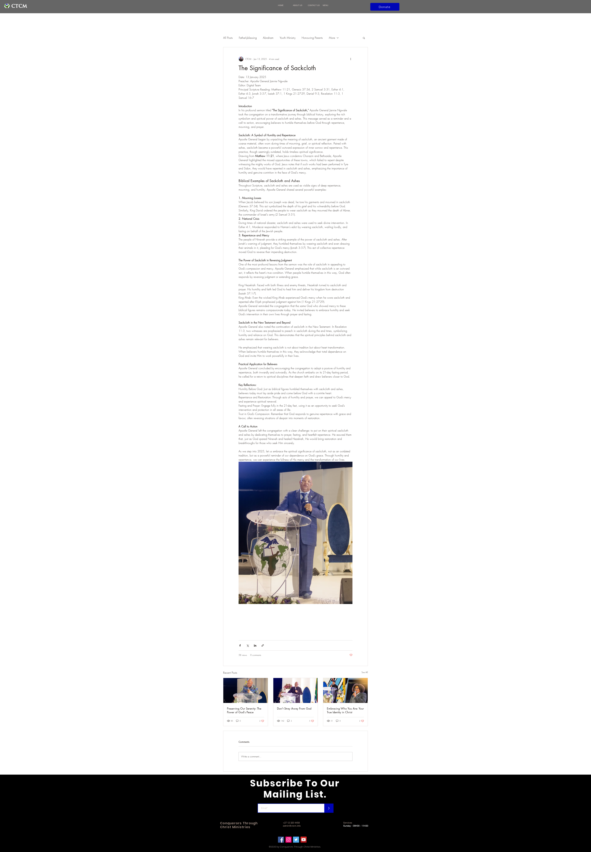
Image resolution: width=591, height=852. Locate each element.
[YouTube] (304, 840)
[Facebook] (281, 840)
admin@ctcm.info (292, 825)
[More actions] (350, 59)
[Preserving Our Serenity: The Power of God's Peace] (245, 690)
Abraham (268, 38)
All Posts (228, 38)
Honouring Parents (312, 38)
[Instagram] (288, 840)
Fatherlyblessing (248, 38)
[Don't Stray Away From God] (295, 690)
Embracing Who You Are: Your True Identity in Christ (345, 710)
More (332, 38)
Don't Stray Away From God (294, 708)
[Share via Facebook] (240, 645)
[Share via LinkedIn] (255, 645)
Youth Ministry (288, 38)
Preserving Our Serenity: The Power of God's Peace (244, 710)
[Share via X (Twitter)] (247, 645)
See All (365, 672)
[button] (328, 5)
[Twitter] (296, 840)
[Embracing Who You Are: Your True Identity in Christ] (345, 690)
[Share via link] (262, 645)
